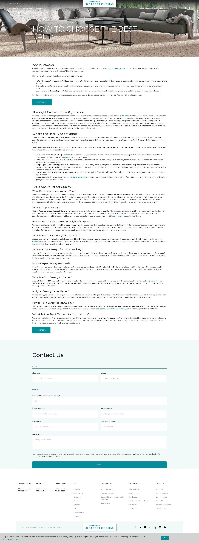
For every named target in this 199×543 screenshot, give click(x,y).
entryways (66, 157)
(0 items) (189, 8)
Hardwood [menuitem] (77, 497)
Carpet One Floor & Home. (37, 527)
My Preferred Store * (108, 421)
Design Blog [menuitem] (105, 503)
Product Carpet (64, 18)
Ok (165, 538)
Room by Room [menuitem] (162, 493)
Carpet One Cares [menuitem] (162, 497)
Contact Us (41, 330)
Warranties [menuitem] (132, 505)
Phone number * (38, 408)
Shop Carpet (42, 102)
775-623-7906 (23, 491)
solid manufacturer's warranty (113, 309)
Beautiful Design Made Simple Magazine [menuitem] (112, 498)
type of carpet (117, 216)
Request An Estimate (168, 8)
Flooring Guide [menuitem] (133, 497)
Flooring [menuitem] (76, 489)
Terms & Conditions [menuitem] (163, 505)
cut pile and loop (78, 177)
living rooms (150, 281)
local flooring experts (116, 69)
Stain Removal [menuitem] (133, 489)
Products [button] (13, 8)
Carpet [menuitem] (76, 501)
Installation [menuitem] (132, 508)
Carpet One (36, 18)
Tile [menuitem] (74, 508)
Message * (36, 434)
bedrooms (36, 241)
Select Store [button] (15, 3)
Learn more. (14, 539)
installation (124, 116)
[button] (182, 8)
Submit (99, 465)
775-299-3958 (60, 491)
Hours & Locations (147, 8)
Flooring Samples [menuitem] (107, 493)
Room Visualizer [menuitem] (107, 489)
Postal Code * (37, 421)
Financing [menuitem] (77, 516)
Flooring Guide (49, 18)
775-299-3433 (41, 491)
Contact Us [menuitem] (160, 501)
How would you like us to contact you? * (46, 396)
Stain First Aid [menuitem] (133, 493)
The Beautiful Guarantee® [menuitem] (138, 501)
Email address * (106, 408)
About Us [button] (40, 8)
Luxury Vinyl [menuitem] (78, 493)
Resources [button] (27, 8)
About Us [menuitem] (159, 489)
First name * (36, 373)
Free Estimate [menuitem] (78, 512)
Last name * (105, 373)
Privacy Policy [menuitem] (161, 508)
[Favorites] (186, 8)
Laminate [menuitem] (77, 505)
